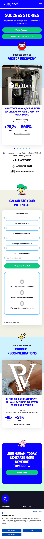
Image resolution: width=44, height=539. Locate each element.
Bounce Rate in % (22, 224)
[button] (40, 4)
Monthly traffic (22, 214)
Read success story (22, 134)
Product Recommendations (22, 36)
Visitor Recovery (22, 30)
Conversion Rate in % (22, 233)
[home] (11, 4)
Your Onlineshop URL (22, 253)
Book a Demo (22, 472)
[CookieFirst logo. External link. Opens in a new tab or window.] (2, 513)
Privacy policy (37, 511)
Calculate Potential (22, 266)
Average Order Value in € (22, 244)
